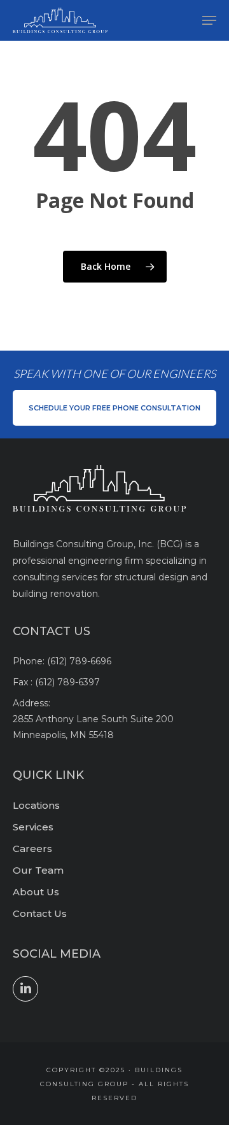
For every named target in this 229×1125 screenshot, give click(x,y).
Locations (36, 805)
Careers (32, 848)
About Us (36, 892)
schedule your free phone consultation (114, 407)
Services (33, 827)
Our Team (38, 870)
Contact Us (40, 913)
